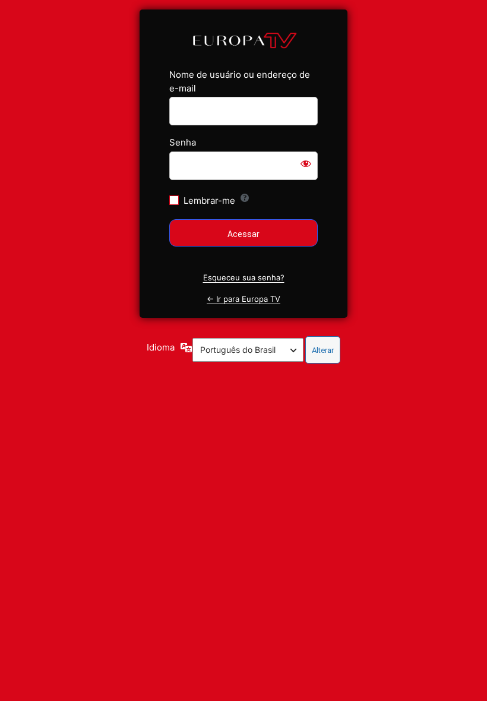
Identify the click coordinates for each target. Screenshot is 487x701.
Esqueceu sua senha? (243, 277)
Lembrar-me (209, 200)
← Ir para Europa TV (243, 299)
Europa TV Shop (244, 39)
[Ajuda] (245, 198)
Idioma (161, 347)
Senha (182, 142)
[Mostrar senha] (306, 163)
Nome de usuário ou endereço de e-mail (239, 81)
